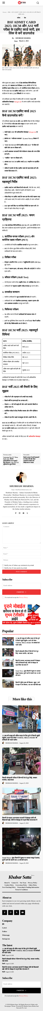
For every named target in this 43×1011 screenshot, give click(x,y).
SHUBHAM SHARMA (23, 38)
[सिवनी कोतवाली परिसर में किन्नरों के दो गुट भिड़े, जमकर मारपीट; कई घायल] (8, 652)
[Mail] (23, 512)
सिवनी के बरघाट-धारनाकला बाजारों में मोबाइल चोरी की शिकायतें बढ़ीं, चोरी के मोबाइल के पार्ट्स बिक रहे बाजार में (28, 663)
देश (25, 18)
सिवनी (3, 955)
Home (4, 12)
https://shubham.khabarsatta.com (21, 490)
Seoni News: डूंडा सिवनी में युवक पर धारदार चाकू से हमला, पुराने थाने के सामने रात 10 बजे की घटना (28, 673)
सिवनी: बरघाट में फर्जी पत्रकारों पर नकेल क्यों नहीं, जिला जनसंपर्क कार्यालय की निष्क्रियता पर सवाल (31, 459)
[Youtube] (22, 912)
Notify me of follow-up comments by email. (19, 565)
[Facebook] (12, 76)
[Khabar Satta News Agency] (22, 2)
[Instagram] (19, 512)
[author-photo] (3, 743)
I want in (20, 592)
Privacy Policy (23, 597)
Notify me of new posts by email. (15, 568)
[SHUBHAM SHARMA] (21, 477)
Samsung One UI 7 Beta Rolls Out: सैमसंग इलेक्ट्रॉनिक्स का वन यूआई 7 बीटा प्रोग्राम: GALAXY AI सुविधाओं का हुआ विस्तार (11, 460)
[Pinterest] (22, 76)
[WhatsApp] (27, 76)
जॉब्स (9, 12)
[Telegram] (32, 76)
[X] (17, 76)
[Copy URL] (38, 76)
